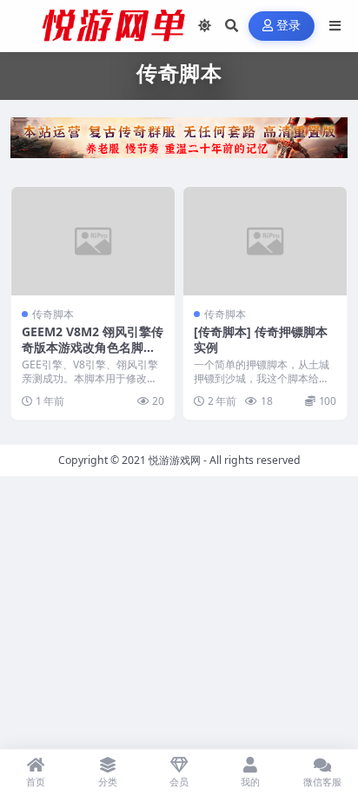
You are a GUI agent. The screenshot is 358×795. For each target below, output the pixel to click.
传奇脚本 (53, 314)
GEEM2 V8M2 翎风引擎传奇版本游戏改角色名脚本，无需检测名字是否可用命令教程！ (92, 355)
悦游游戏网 (175, 460)
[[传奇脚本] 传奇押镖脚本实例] (265, 241)
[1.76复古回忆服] (179, 142)
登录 (289, 25)
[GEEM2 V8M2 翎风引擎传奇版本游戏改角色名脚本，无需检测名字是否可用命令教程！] (93, 241)
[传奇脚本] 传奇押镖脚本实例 (261, 339)
